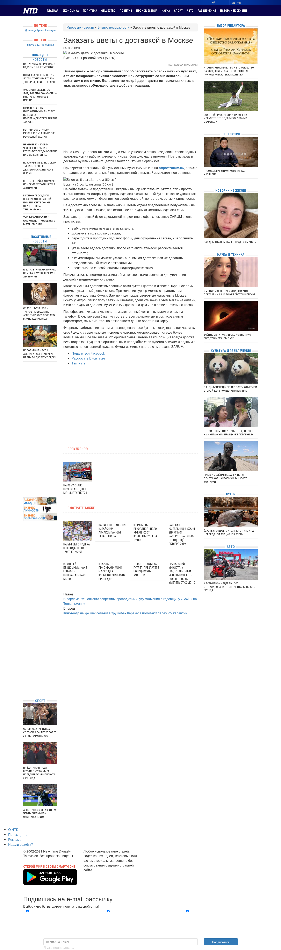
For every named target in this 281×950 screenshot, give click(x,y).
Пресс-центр (18, 834)
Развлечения (207, 10)
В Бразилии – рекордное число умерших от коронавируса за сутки (145, 532)
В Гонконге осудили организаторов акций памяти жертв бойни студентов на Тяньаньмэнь (37, 202)
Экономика (71, 10)
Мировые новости (80, 27)
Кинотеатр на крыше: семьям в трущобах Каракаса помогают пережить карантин (125, 613)
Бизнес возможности (113, 27)
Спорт (178, 10)
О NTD (13, 829)
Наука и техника (230, 254)
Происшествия (146, 10)
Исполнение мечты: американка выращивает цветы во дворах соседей (39, 354)
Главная (52, 10)
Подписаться (221, 942)
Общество (108, 10)
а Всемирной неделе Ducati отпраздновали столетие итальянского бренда (229, 587)
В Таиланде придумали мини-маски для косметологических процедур (112, 571)
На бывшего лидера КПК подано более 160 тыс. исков (76, 548)
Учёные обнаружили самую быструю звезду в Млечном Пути (39, 221)
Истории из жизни (233, 10)
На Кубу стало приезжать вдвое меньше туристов (75, 489)
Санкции (50, 30)
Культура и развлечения (231, 351)
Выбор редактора (230, 26)
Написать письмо (97, 874)
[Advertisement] (130, 118)
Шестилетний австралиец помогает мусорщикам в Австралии (39, 184)
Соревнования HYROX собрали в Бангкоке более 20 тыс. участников (39, 732)
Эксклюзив (231, 134)
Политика (90, 10)
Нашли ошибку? (20, 844)
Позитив (126, 10)
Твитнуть (78, 363)
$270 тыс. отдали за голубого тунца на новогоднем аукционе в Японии (229, 532)
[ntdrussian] (24, 683)
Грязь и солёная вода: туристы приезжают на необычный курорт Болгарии (225, 478)
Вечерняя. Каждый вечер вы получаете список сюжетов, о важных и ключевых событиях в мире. (61, 916)
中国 (239, 2)
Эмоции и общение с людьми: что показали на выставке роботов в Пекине (40, 95)
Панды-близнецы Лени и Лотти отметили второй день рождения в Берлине (39, 78)
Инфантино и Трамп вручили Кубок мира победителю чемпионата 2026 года (39, 773)
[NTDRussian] (24, 658)
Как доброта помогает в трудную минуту (230, 242)
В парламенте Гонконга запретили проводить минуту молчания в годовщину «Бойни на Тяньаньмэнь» (130, 601)
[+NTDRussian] (24, 677)
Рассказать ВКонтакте (88, 358)
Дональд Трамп (34, 30)
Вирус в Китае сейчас (40, 44)
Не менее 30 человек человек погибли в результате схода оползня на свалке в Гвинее (40, 150)
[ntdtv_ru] (24, 689)
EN (233, 2)
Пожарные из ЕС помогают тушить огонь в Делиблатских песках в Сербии (40, 168)
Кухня (231, 494)
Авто (190, 10)
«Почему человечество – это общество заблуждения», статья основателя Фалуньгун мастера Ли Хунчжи (229, 71)
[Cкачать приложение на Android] (50, 882)
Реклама (14, 839)
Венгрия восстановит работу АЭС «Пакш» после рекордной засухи (39, 133)
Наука (165, 10)
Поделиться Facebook (88, 353)
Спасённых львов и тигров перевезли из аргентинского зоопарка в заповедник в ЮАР (39, 313)
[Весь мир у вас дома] (24, 665)
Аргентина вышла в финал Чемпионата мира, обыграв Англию (40, 813)
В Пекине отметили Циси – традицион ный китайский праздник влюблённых (228, 432)
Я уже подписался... (58, 947)
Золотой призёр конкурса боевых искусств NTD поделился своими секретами (225, 118)
